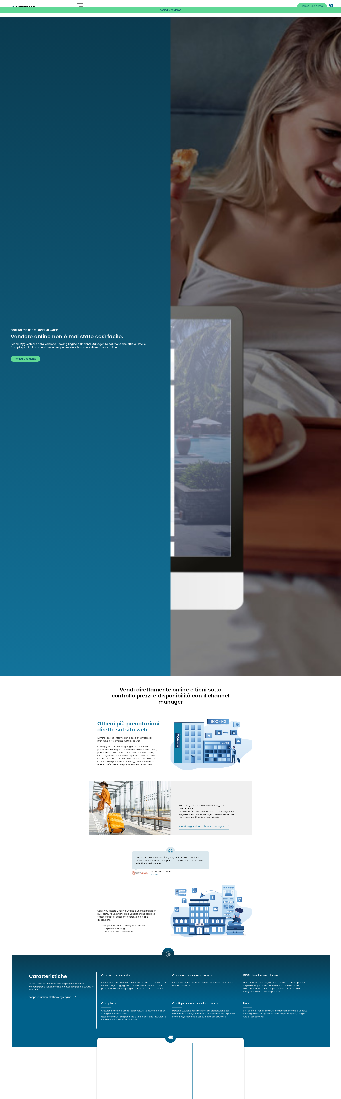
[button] (170, 10)
